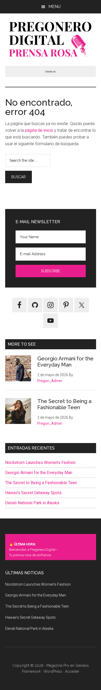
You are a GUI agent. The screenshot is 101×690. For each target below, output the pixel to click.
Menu (54, 6)
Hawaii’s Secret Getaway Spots (33, 492)
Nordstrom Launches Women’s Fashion (40, 462)
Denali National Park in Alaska (32, 502)
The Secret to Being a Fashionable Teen (64, 404)
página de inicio (39, 130)
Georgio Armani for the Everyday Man (65, 361)
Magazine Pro (57, 665)
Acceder (72, 671)
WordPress (53, 671)
